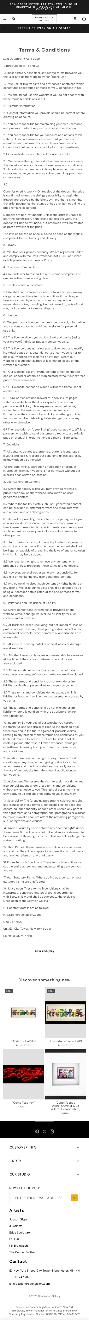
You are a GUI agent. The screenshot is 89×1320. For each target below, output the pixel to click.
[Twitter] (44, 1131)
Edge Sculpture (19, 1232)
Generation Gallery (49, 1296)
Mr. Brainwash (18, 1245)
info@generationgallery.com (22, 915)
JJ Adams (15, 1226)
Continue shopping (44, 950)
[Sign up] (74, 1198)
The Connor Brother (22, 1252)
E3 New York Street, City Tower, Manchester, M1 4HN (44, 1270)
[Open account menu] (74, 18)
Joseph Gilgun (18, 1219)
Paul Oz (14, 1239)
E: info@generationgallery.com (29, 1283)
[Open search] (13, 18)
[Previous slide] (4, 28)
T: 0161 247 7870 (20, 1277)
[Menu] (5, 18)
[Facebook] (37, 1131)
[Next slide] (84, 28)
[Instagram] (51, 1131)
